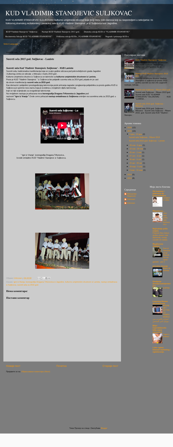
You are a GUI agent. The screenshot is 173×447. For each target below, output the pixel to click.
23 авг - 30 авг (136, 163)
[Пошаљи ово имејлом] (38, 278)
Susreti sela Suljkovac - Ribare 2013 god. (153, 90)
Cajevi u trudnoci (166, 335)
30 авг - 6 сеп (135, 159)
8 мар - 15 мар (136, 170)
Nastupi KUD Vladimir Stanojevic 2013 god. (61, 31)
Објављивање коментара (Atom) (35, 372)
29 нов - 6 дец (135, 145)
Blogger (104, 428)
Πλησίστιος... (159, 211)
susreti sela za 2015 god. (28, 285)
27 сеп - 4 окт (135, 156)
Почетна (61, 365)
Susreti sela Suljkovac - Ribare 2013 (144, 137)
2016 (129, 128)
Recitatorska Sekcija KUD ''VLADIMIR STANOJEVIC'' (28, 36)
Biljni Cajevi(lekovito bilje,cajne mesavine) (159, 329)
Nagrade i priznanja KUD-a (117, 36)
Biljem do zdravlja (166, 269)
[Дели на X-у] (44, 278)
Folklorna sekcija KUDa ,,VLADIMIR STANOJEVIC (78, 36)
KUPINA (166, 288)
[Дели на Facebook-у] (46, 278)
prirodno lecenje (160, 266)
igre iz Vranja (19, 282)
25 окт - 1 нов (135, 152)
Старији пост (110, 365)
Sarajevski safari (166, 199)
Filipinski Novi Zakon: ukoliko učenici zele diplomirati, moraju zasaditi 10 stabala (161, 236)
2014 (129, 175)
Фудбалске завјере (158, 245)
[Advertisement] (87, 400)
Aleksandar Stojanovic (132, 195)
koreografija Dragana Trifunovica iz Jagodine (45, 282)
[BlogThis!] (41, 278)
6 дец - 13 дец (136, 134)
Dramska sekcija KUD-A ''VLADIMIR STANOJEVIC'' (107, 31)
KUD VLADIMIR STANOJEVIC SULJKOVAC (68, 12)
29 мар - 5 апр (136, 167)
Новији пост (13, 365)
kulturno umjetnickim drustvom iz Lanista (82, 282)
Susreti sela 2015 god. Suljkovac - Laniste (147, 141)
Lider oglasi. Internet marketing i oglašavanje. (162, 350)
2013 (129, 178)
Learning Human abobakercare (160, 302)
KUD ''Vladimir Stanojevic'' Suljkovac (150, 60)
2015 (129, 131)
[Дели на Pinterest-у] (49, 278)
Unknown (131, 199)
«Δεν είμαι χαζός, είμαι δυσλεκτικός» (166, 218)
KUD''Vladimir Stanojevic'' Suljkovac (22, 31)
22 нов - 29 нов (136, 149)
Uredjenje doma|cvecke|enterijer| (162, 283)
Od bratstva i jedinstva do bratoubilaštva (159, 193)
